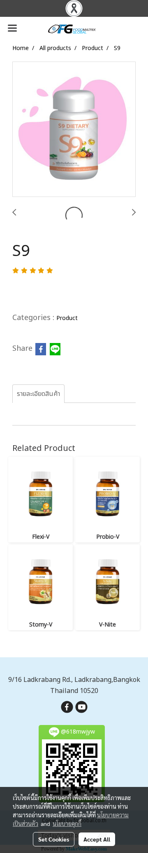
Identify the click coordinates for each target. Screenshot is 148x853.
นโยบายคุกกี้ (67, 823)
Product (67, 318)
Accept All (96, 839)
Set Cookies (53, 839)
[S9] (74, 129)
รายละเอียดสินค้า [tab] (38, 394)
